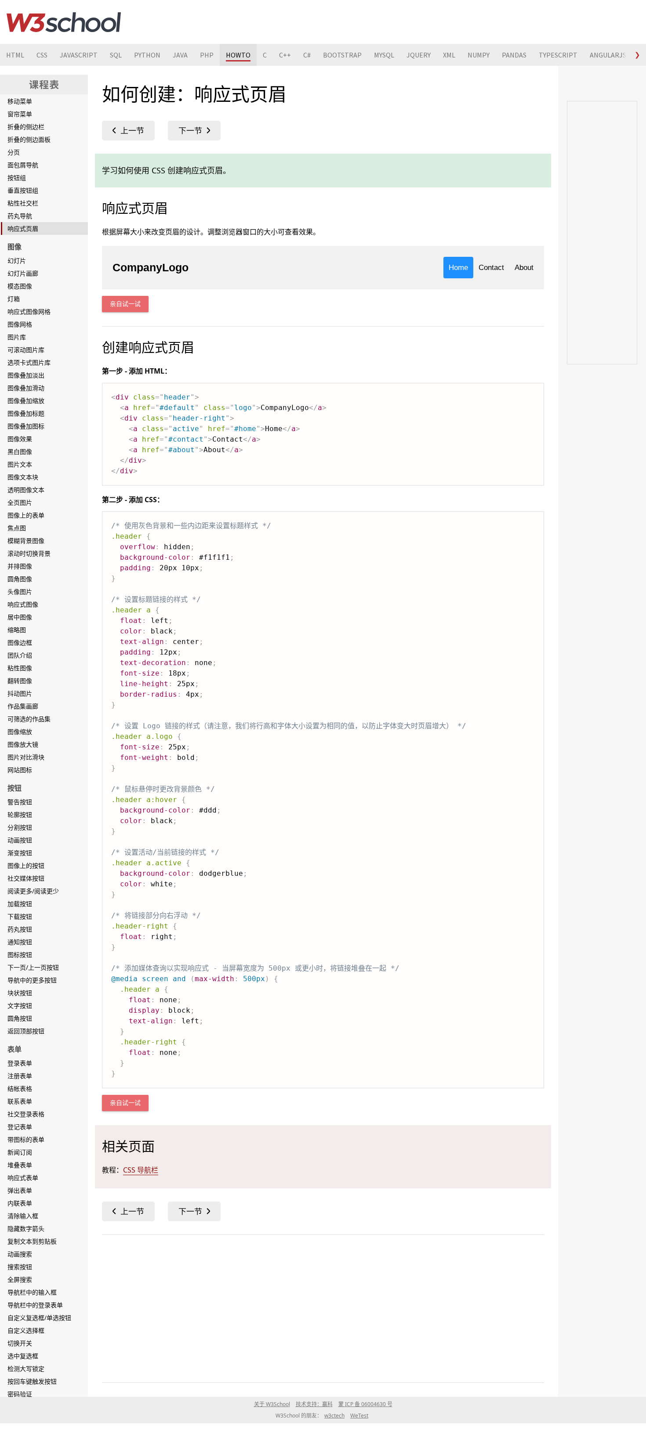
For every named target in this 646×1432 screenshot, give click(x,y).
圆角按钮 (19, 1018)
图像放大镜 (22, 744)
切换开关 (19, 1343)
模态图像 (19, 286)
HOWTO (238, 54)
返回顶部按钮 (25, 1031)
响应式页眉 (22, 228)
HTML (15, 54)
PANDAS (514, 54)
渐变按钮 (19, 853)
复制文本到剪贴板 (32, 1241)
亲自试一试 (125, 304)
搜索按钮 (19, 1267)
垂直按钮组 (22, 190)
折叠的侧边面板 (29, 139)
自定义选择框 (25, 1330)
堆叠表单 (19, 1165)
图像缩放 (19, 731)
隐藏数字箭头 (25, 1228)
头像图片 (19, 591)
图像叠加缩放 (25, 400)
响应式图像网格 (29, 311)
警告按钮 (19, 802)
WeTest (359, 1415)
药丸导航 (19, 216)
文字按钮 (19, 1005)
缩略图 (16, 630)
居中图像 (19, 617)
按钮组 (16, 177)
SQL (116, 54)
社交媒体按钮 (25, 878)
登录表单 (19, 1063)
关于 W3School (272, 1404)
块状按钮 (19, 993)
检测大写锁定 (25, 1368)
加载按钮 (19, 903)
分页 (13, 152)
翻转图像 (19, 680)
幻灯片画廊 (22, 273)
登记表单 (19, 1127)
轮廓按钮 (19, 814)
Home (458, 267)
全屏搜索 (19, 1279)
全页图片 (19, 502)
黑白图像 (19, 451)
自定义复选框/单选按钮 (39, 1317)
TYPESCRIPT (558, 54)
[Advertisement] (323, 1306)
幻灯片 (16, 260)
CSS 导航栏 (140, 1170)
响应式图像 (22, 604)
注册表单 (19, 1076)
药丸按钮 (19, 929)
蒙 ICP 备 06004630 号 (365, 1404)
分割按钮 (19, 827)
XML (449, 54)
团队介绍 (19, 655)
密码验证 (19, 1394)
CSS (41, 54)
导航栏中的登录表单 (35, 1305)
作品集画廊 (22, 706)
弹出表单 (19, 1190)
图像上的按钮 (25, 865)
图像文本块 (22, 477)
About (524, 267)
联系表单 (19, 1101)
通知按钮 (19, 942)
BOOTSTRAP (342, 54)
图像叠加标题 (25, 413)
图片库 (16, 337)
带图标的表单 (25, 1139)
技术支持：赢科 (314, 1404)
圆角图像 (19, 579)
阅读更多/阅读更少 (33, 891)
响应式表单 (22, 1177)
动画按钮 (19, 840)
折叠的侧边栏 (25, 126)
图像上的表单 (25, 515)
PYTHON (147, 54)
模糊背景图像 (25, 540)
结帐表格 (19, 1088)
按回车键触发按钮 (32, 1381)
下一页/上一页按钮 (33, 967)
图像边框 (19, 642)
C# (307, 54)
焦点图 (16, 528)
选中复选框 (22, 1356)
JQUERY (418, 54)
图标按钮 (19, 954)
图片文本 (19, 464)
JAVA (180, 54)
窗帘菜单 (19, 114)
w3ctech (334, 1415)
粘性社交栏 (22, 203)
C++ (285, 54)
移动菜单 (19, 101)
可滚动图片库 (25, 349)
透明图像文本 (25, 490)
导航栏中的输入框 (32, 1292)
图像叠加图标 (25, 426)
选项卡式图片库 (29, 362)
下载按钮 (19, 916)
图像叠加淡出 (25, 375)
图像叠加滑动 (25, 388)
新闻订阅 (19, 1152)
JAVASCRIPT (79, 54)
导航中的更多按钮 (32, 980)
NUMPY (479, 54)
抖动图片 (19, 693)
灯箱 (13, 299)
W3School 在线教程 (64, 22)
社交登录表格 (25, 1114)
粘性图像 (19, 668)
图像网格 (19, 324)
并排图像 (19, 566)
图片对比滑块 (25, 757)
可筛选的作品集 (29, 719)
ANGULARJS (608, 54)
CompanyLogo (151, 267)
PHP (207, 54)
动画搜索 (19, 1254)
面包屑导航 (22, 165)
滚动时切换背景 (29, 553)
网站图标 (19, 770)
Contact (491, 267)
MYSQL (384, 54)
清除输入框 (22, 1216)
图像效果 (19, 439)
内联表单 (19, 1203)
